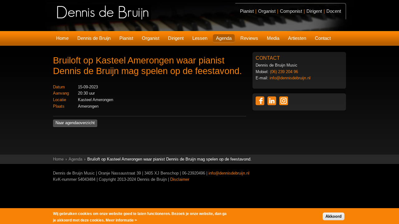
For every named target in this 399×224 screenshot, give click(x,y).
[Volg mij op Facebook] (260, 100)
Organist (150, 38)
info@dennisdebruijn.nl (290, 78)
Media (273, 38)
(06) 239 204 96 (284, 71)
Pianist (126, 38)
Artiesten (297, 38)
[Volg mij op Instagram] (283, 100)
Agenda (224, 38)
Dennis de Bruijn (94, 38)
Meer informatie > (121, 220)
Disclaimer (179, 179)
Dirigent (176, 38)
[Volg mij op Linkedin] (271, 100)
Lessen (199, 38)
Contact (323, 38)
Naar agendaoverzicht (75, 122)
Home (62, 38)
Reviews (249, 38)
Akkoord (333, 216)
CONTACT (268, 58)
